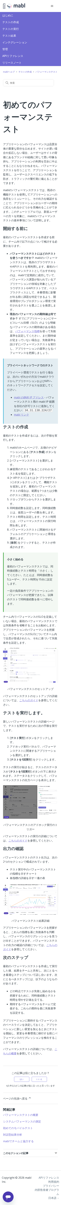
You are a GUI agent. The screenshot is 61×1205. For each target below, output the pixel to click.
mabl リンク (21, 414)
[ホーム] (14, 6)
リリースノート (12, 62)
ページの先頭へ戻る (15, 1098)
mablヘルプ (9, 71)
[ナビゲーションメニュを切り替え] (52, 6)
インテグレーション (14, 42)
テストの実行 (10, 29)
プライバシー (51, 1186)
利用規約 (53, 1182)
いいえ (39, 1079)
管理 (5, 49)
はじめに (7, 15)
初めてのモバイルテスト (18, 1128)
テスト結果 (9, 35)
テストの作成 (10, 22)
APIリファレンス (12, 56)
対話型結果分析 (12, 1134)
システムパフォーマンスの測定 (22, 1121)
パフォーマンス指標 (27, 331)
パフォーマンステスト (46, 71)
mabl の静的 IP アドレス (29, 397)
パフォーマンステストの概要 (20, 1115)
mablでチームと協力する (18, 1141)
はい (22, 1079)
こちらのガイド (28, 700)
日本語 (52, 1197)
